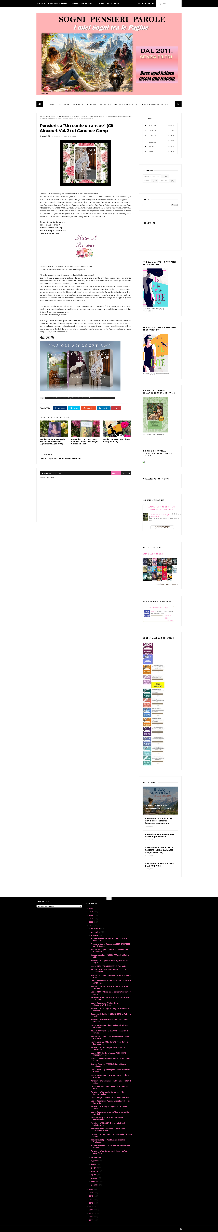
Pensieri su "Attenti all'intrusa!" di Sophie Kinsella (110, 1020)
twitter (161, 146)
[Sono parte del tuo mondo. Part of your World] (154, 572)
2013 (91, 1213)
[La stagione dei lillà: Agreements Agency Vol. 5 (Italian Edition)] (154, 580)
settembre (96, 1157)
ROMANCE (40, 4)
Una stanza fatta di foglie (159, 514)
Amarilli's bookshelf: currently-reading (161, 508)
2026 (91, 908)
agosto (94, 1161)
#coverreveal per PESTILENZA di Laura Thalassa (108, 1141)
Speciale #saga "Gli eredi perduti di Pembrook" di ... (107, 1118)
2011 (91, 1220)
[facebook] (142, 3)
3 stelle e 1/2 (50, 117)
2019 (91, 1192)
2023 (91, 918)
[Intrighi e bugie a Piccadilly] (159, 580)
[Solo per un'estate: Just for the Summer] (159, 572)
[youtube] (149, 3)
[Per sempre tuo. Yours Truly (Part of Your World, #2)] (164, 572)
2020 (91, 1189)
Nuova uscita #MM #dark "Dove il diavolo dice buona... (109, 1043)
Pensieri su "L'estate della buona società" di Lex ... (111, 1082)
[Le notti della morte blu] (145, 580)
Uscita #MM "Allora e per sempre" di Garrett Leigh (111, 993)
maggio (95, 1171)
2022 (91, 922)
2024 (91, 915)
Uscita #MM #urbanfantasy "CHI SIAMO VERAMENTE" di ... (108, 1054)
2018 (91, 1196)
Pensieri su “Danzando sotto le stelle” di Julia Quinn (111, 1135)
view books (170, 620)
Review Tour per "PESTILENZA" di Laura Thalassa (108, 1065)
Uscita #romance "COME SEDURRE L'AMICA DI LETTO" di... (111, 982)
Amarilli (153, 611)
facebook (126, 473)
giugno (94, 1167)
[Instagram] (139, 3)
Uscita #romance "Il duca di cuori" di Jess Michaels (109, 1026)
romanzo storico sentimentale (119, 117)
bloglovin (161, 125)
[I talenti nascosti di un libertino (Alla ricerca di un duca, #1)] (169, 565)
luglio (94, 1164)
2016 (91, 1203)
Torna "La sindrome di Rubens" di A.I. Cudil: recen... (110, 1059)
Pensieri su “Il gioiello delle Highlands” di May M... (109, 961)
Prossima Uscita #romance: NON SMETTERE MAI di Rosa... (110, 945)
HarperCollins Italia (79, 117)
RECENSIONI (78, 104)
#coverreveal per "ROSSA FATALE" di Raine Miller (110, 956)
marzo (94, 1178)
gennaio (95, 1185)
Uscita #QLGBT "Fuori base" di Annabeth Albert (109, 1087)
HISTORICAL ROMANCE (57, 4)
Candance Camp (63, 117)
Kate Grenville (155, 517)
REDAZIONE (105, 104)
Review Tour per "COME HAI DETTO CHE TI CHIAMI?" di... (109, 970)
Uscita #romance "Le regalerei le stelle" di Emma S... (110, 1102)
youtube (161, 151)
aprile (94, 1174)
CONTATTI (92, 104)
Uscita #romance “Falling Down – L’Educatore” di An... (106, 1004)
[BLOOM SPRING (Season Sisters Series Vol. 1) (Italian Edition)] (154, 565)
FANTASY (74, 4)
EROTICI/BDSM (113, 4)
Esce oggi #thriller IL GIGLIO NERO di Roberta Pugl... (111, 1015)
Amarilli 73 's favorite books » (167, 584)
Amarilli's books (153, 554)
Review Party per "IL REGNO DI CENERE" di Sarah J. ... (109, 1032)
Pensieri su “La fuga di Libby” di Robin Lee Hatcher (110, 1009)
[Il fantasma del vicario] (149, 580)
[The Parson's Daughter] (145, 572)
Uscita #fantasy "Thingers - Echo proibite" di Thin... (110, 1070)
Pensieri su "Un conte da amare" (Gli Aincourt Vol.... (107, 1093)
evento (146, 181)
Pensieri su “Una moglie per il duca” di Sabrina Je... (108, 1048)
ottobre (95, 935)
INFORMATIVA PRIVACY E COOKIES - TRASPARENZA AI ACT (141, 104)
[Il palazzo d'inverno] (174, 572)
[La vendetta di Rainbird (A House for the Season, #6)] (164, 579)
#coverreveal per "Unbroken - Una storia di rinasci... (110, 1146)
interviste (164, 181)
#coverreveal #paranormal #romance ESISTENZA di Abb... (108, 1130)
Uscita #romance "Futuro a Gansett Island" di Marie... (110, 1076)
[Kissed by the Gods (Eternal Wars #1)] (149, 565)
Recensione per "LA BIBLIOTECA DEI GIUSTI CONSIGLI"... (110, 998)
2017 (91, 1199)
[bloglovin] (153, 3)
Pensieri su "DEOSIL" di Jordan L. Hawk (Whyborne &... (108, 1124)
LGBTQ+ (100, 4)
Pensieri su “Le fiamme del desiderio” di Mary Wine (109, 1152)
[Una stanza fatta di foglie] (145, 520)
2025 (91, 911)
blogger (115, 473)
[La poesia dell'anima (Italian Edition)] (145, 565)
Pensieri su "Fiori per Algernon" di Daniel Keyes (109, 1107)
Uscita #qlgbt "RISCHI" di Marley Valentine (110, 1097)
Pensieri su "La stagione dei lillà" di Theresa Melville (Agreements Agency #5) (52, 441)
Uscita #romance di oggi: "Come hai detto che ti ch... (110, 1113)
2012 (91, 1216)
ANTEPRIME (64, 104)
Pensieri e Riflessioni (97, 117)
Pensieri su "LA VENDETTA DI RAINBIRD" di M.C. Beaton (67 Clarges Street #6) (84, 441)
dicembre (95, 928)
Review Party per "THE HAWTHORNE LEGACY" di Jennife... (111, 1037)
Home (42, 117)
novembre (96, 932)
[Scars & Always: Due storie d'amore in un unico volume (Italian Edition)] (174, 564)
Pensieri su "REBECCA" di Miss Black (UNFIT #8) (116, 440)
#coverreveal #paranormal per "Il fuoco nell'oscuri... (109, 939)
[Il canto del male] (169, 572)
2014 (91, 1210)
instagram (161, 136)
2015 (91, 1206)
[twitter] (145, 3)
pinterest (161, 142)
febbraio (95, 1181)
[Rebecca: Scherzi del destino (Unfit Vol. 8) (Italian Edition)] (169, 580)
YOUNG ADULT (87, 4)
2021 (91, 925)
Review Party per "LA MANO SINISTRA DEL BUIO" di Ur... (109, 950)
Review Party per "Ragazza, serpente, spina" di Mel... (111, 976)
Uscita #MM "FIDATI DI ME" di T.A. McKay (109, 966)
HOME (53, 104)
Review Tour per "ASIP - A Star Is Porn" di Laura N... (109, 987)
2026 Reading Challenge (158, 607)
